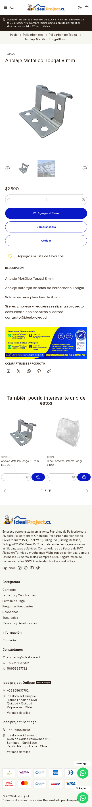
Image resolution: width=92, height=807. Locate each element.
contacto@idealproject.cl (25, 657)
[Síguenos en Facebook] (26, 568)
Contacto (9, 590)
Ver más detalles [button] (18, 713)
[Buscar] (12, 7)
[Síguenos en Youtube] (32, 568)
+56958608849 (18, 730)
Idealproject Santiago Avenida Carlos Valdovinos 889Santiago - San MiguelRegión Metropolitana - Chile (28, 741)
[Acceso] (80, 7)
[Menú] (5, 7)
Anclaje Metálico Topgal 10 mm (20, 461)
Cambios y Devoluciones (19, 623)
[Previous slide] (5, 168)
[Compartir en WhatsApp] (28, 371)
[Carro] (87, 7)
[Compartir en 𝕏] (18, 371)
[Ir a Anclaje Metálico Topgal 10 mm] (23, 433)
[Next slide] (86, 168)
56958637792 (17, 668)
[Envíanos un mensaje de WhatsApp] (82, 797)
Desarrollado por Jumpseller (62, 800)
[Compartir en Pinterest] (38, 371)
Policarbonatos (33, 35)
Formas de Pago (13, 601)
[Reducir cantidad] (8, 199)
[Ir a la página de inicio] (46, 7)
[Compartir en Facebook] (8, 371)
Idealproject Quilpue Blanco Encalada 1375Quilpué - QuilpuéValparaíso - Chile (22, 701)
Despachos (10, 612)
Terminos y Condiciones (19, 595)
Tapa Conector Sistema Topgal (65, 461)
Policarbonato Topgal (63, 35)
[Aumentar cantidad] (83, 199)
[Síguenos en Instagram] (20, 568)
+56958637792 (18, 663)
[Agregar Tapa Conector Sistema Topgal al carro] (84, 477)
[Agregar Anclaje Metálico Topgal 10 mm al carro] (38, 477)
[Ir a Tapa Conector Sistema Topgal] (69, 433)
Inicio (14, 35)
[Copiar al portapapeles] (49, 371)
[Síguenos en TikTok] (38, 568)
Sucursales (10, 618)
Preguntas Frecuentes (17, 606)
